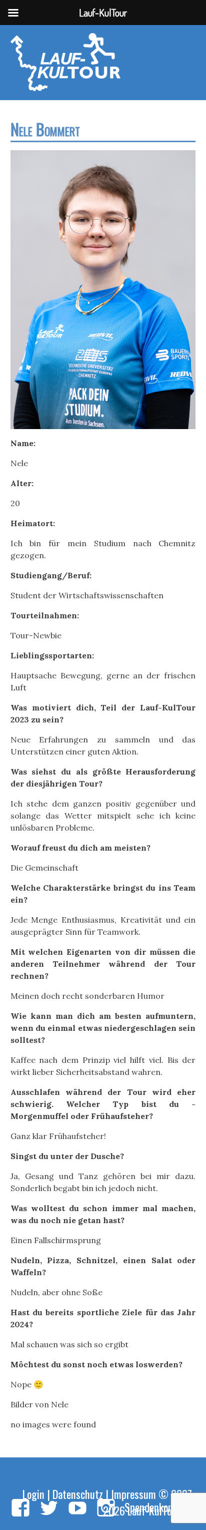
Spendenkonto (153, 1506)
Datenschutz (77, 1493)
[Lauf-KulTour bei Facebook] (20, 1508)
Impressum (133, 1493)
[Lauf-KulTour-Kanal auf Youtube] (78, 1508)
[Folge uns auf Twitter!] (49, 1508)
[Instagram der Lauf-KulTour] (106, 1508)
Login (33, 1493)
